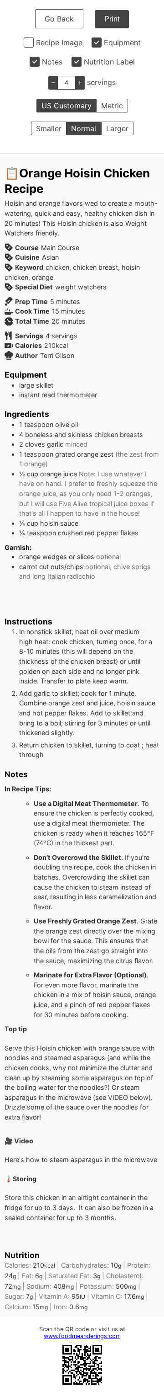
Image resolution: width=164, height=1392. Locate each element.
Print (111, 19)
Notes (52, 61)
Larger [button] (117, 128)
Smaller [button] (49, 128)
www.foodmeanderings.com (82, 1336)
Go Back (59, 18)
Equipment (122, 42)
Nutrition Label (109, 61)
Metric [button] (112, 105)
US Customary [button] (66, 105)
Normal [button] (83, 128)
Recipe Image (59, 42)
